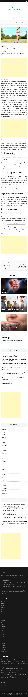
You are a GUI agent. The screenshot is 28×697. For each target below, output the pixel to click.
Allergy (3, 432)
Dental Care (4, 450)
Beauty (3, 440)
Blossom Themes (9, 694)
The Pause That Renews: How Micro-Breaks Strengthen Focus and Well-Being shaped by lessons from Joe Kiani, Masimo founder (14, 373)
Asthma (3, 434)
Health (3, 46)
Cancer (3, 442)
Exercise (4, 461)
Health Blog (10, 693)
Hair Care (4, 469)
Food (3, 466)
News (3, 477)
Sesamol (3, 220)
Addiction (4, 429)
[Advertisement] (14, 67)
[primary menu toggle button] (14, 18)
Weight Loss (4, 490)
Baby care (4, 437)
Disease (4, 458)
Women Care (5, 493)
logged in (9, 340)
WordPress (21, 694)
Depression (4, 453)
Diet (3, 456)
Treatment (4, 488)
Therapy (4, 485)
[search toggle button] (26, 1)
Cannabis (4, 445)
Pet (3, 480)
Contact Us (3, 685)
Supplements (5, 482)
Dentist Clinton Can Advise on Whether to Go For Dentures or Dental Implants (13, 328)
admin (3, 53)
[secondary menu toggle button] (1, 1)
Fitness (3, 464)
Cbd (3, 448)
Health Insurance (6, 474)
